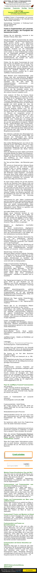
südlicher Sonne (9, 501)
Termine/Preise (9, 438)
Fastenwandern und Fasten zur (14, 523)
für (9, 385)
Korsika (6, 544)
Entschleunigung (9, 525)
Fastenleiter (7, 8)
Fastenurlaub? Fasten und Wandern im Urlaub (19, 514)
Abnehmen (7, 486)
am (24, 499)
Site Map (24, 8)
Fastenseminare (10, 484)
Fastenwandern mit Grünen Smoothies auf (18, 542)
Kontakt (31, 8)
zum (31, 484)
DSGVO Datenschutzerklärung (14, 565)
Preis (6, 385)
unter (32, 499)
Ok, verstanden (29, 570)
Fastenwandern (28, 385)
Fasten (6, 499)
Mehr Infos (18, 571)
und (17, 484)
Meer (28, 499)
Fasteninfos (16, 8)
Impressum (8, 568)
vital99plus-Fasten (16, 385)
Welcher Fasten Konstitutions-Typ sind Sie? (18, 472)
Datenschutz (8, 566)
